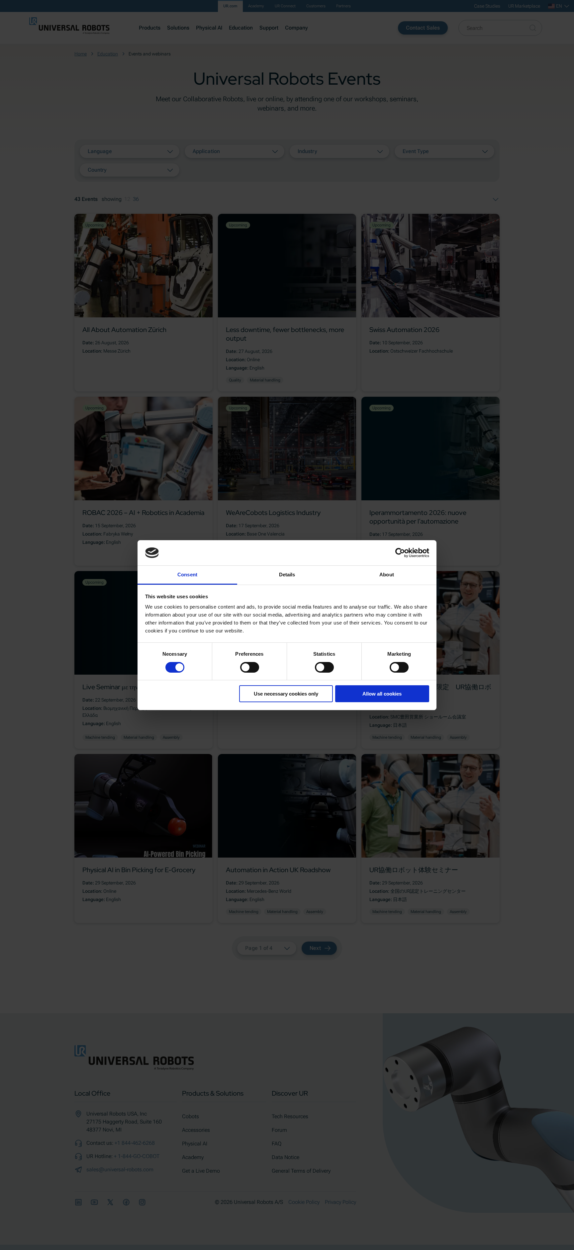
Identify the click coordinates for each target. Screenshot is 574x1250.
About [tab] (386, 574)
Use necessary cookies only (286, 694)
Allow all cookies (382, 694)
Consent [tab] (187, 574)
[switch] (249, 667)
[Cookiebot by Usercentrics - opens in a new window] (400, 553)
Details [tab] (287, 574)
